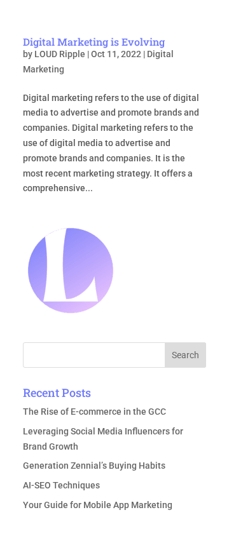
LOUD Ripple (59, 54)
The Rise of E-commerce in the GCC (94, 411)
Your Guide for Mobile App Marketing (97, 505)
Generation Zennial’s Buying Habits (94, 465)
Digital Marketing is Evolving (94, 41)
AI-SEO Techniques (61, 485)
